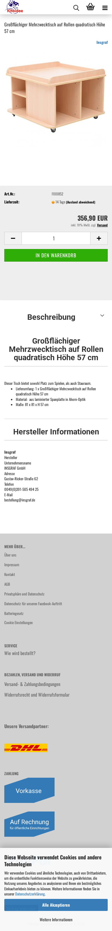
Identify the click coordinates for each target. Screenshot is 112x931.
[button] (13, 238)
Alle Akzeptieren (56, 905)
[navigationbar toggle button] (105, 7)
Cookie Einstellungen (18, 622)
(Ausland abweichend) (80, 202)
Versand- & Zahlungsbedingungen (32, 684)
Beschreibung (51, 317)
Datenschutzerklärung (30, 894)
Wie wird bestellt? (20, 653)
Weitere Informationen (56, 919)
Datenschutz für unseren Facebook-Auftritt (33, 603)
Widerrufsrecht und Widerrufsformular (36, 694)
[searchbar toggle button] (76, 7)
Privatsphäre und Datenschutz (24, 594)
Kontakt (9, 574)
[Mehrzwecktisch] (56, 96)
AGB (7, 584)
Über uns (10, 555)
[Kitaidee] (11, 7)
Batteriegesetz (14, 613)
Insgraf (102, 42)
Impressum (11, 564)
